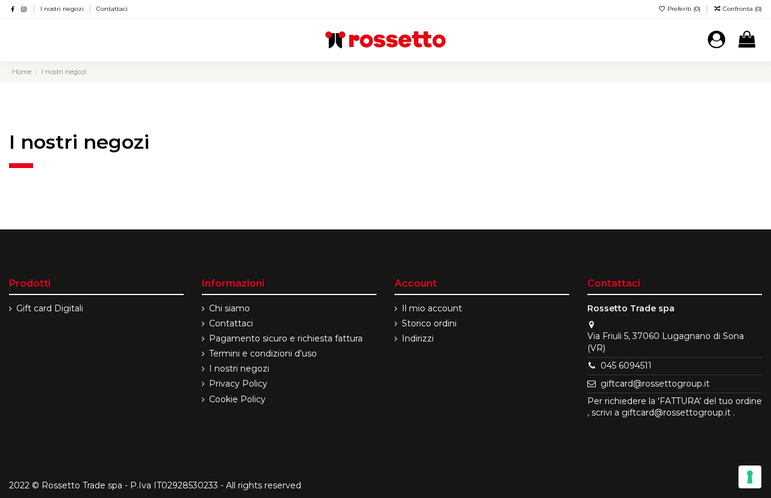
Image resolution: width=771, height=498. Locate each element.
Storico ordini (429, 323)
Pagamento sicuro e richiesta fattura (286, 338)
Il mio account (432, 308)
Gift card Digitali (49, 308)
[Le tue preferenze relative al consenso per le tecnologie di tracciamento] (749, 476)
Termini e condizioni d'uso (263, 353)
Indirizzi (418, 338)
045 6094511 (626, 365)
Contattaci (112, 9)
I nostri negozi (63, 9)
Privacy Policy (238, 383)
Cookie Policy (237, 399)
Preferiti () (684, 9)
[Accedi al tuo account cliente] (716, 40)
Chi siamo (229, 308)
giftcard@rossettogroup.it (655, 383)
